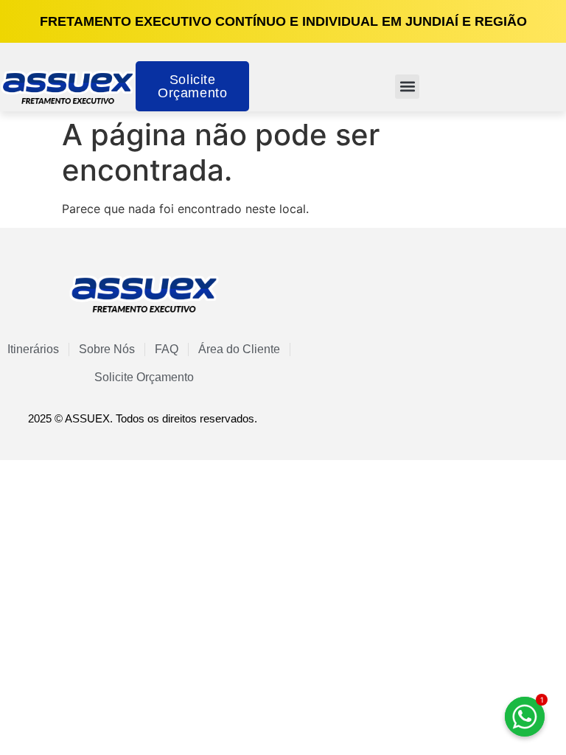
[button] (407, 86)
